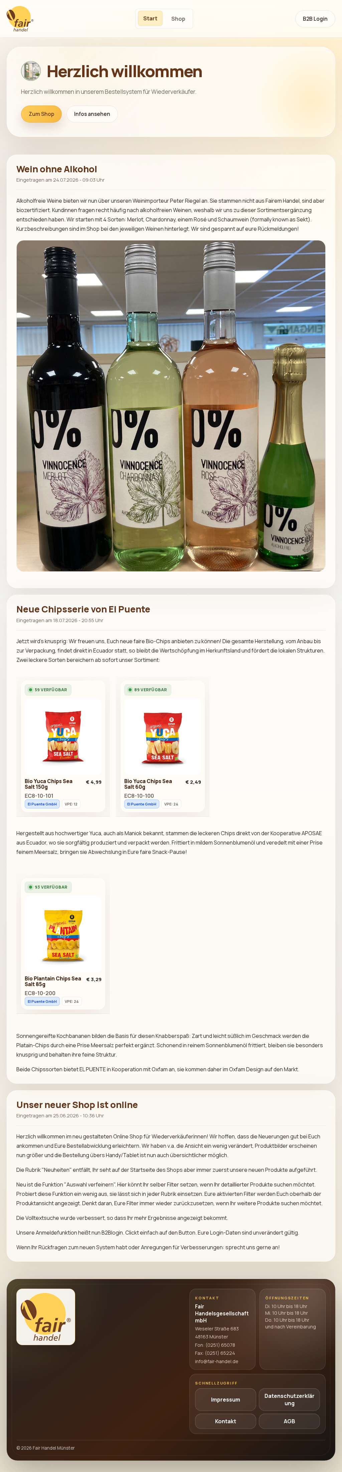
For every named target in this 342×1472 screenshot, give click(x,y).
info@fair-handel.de (216, 1361)
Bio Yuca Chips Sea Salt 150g (48, 784)
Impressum (225, 1399)
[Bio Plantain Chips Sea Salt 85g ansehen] (63, 936)
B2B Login (315, 18)
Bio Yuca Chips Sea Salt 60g (148, 784)
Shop (178, 18)
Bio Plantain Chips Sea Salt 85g (53, 981)
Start (150, 18)
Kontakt (225, 1421)
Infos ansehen (92, 114)
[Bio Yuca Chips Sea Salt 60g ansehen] (162, 738)
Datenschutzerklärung (290, 1399)
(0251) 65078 (220, 1345)
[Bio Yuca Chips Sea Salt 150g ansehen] (63, 738)
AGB (289, 1421)
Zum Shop (41, 114)
